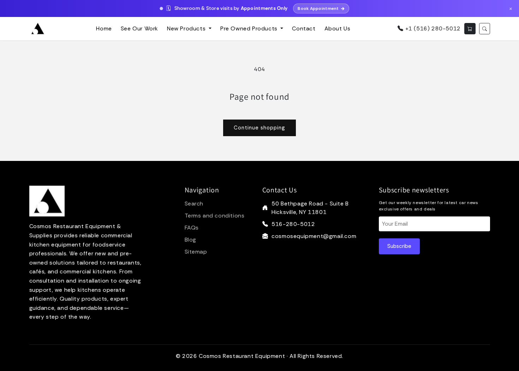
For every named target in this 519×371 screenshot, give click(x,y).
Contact (303, 28)
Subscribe (399, 246)
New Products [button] (187, 28)
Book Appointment (318, 8)
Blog (190, 239)
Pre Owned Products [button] (249, 28)
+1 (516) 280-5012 (432, 28)
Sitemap (196, 251)
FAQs (192, 227)
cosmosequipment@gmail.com (314, 236)
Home (104, 28)
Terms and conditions (215, 215)
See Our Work (139, 28)
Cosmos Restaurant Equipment (242, 356)
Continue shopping (259, 127)
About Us (337, 28)
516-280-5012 (293, 224)
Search (194, 203)
